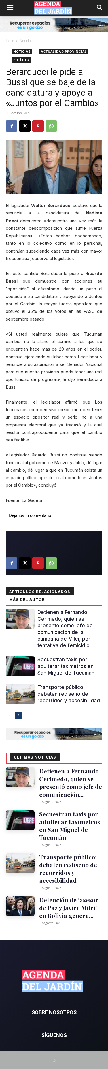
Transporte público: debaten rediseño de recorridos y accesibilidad (68, 693)
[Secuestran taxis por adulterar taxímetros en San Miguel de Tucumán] (20, 666)
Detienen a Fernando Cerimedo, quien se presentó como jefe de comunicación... (70, 782)
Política (21, 60)
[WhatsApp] (51, 126)
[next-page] (18, 715)
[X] (25, 126)
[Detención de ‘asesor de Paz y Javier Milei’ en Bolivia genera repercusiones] (20, 906)
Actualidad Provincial (64, 51)
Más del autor (27, 599)
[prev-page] (9, 715)
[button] (10, 8)
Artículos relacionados (39, 591)
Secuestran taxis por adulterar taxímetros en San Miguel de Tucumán (65, 666)
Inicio (10, 40)
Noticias (26, 40)
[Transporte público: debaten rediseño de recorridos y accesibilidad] (20, 694)
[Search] (100, 8)
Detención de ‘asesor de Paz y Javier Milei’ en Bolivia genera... (68, 907)
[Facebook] (11, 126)
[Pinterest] (38, 126)
